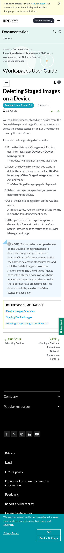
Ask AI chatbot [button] (38, 3)
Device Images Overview (20, 311)
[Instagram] (22, 434)
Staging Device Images (19, 317)
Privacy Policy (11, 533)
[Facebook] (7, 434)
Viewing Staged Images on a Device (26, 323)
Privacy (10, 453)
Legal (8, 462)
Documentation (15, 31)
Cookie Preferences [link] (18, 513)
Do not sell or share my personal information (27, 483)
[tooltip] (55, 82)
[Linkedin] (29, 434)
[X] (14, 434)
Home (6, 49)
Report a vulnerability (19, 504)
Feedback (11, 494)
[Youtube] (37, 434)
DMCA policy (14, 472)
